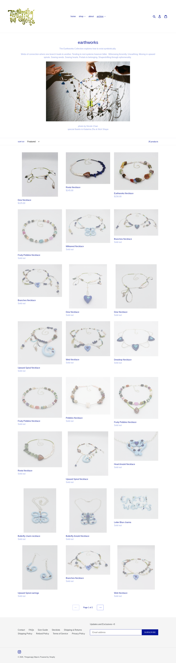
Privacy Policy (78, 634)
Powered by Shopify (47, 657)
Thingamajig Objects (32, 657)
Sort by (21, 142)
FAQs (31, 630)
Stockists (56, 630)
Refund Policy (42, 634)
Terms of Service (60, 634)
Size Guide (43, 630)
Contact (21, 630)
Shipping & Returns (73, 630)
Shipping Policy (25, 634)
